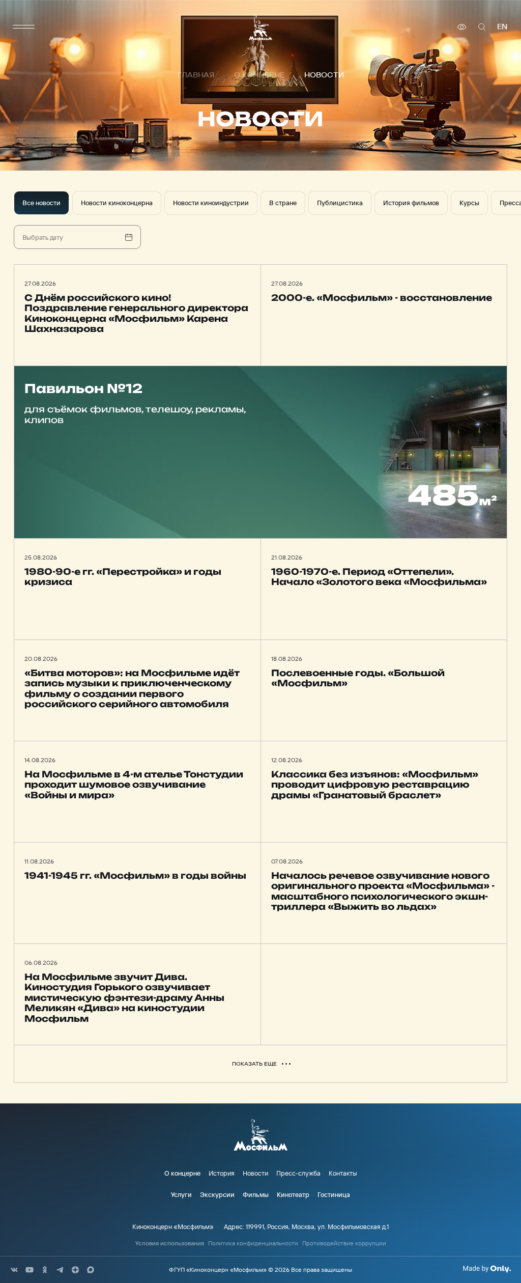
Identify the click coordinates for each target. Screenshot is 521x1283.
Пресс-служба (298, 1173)
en (502, 26)
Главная (196, 75)
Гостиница (333, 1194)
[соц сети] (14, 1270)
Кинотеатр (293, 1194)
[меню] (24, 27)
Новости (255, 1173)
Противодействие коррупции (344, 1243)
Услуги (181, 1194)
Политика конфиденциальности (253, 1243)
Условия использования (169, 1243)
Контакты (343, 1173)
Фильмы (256, 1194)
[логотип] (260, 27)
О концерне (259, 75)
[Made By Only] (486, 1269)
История (222, 1173)
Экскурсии (217, 1194)
